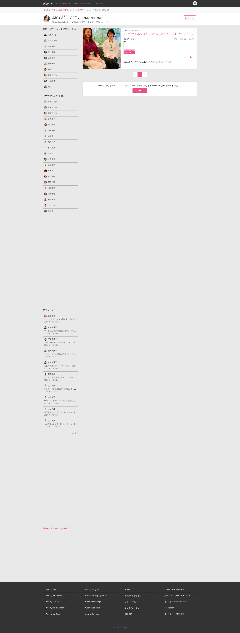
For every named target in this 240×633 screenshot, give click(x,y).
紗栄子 (50, 136)
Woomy (48, 3)
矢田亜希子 (52, 316)
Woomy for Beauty (53, 614)
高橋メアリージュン (84, 10)
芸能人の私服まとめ (133, 596)
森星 (50, 69)
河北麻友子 (52, 41)
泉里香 (50, 211)
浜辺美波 (51, 386)
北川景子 (51, 176)
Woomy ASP (51, 589)
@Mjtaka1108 (79, 22)
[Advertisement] (60, 260)
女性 (91, 22)
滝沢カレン (52, 35)
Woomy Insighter (92, 589)
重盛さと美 (52, 107)
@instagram (169, 608)
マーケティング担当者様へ (175, 614)
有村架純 (51, 148)
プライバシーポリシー (134, 608)
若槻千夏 (51, 374)
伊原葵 (50, 153)
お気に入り (190, 17)
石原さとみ (52, 75)
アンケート (139, 90)
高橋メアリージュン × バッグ (160, 62)
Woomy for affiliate (54, 596)
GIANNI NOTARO (91, 18)
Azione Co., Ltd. (92, 614)
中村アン (51, 205)
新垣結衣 (51, 165)
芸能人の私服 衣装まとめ (62, 10)
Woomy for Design (93, 602)
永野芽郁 (51, 159)
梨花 (50, 87)
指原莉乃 (51, 142)
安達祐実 (51, 199)
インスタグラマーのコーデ (175, 602)
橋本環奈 (51, 188)
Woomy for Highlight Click (96, 596)
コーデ (75, 3)
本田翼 (50, 171)
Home (127, 589)
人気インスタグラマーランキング (178, 596)
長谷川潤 (51, 52)
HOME (45, 10)
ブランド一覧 (130, 602)
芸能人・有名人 (86, 3)
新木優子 (51, 64)
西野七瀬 (51, 182)
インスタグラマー (63, 3)
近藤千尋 (51, 58)
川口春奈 (51, 125)
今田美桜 (51, 46)
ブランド (98, 3)
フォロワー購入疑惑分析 (174, 589)
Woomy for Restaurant (55, 608)
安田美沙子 (52, 327)
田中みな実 (52, 102)
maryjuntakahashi (61, 22)
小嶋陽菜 (51, 81)
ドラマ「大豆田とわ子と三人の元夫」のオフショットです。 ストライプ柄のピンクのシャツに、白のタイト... (158, 33)
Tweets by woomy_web (55, 528)
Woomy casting (52, 602)
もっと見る (188, 57)
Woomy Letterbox (92, 608)
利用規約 (128, 614)
